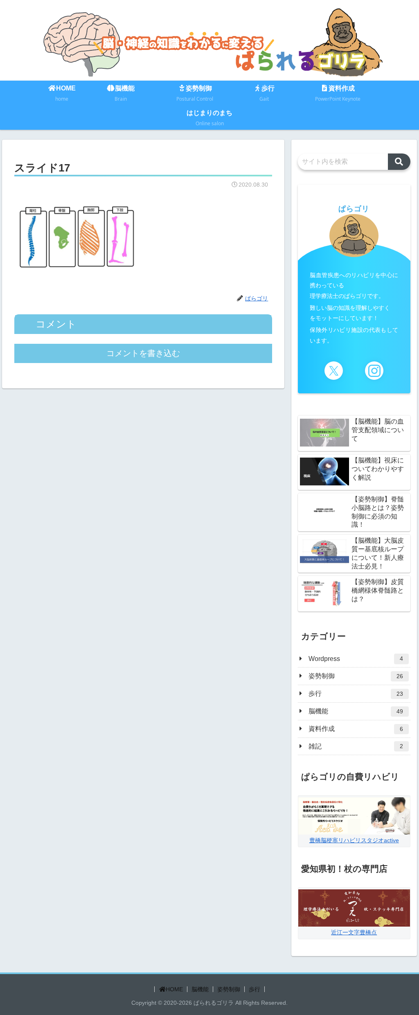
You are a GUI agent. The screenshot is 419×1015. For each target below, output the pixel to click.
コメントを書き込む (143, 353)
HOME (174, 989)
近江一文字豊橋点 (354, 932)
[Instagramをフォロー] (374, 370)
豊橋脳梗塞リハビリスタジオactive (354, 840)
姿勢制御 (228, 989)
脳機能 (200, 989)
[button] (399, 161)
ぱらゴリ (353, 209)
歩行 (254, 989)
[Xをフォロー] (333, 370)
